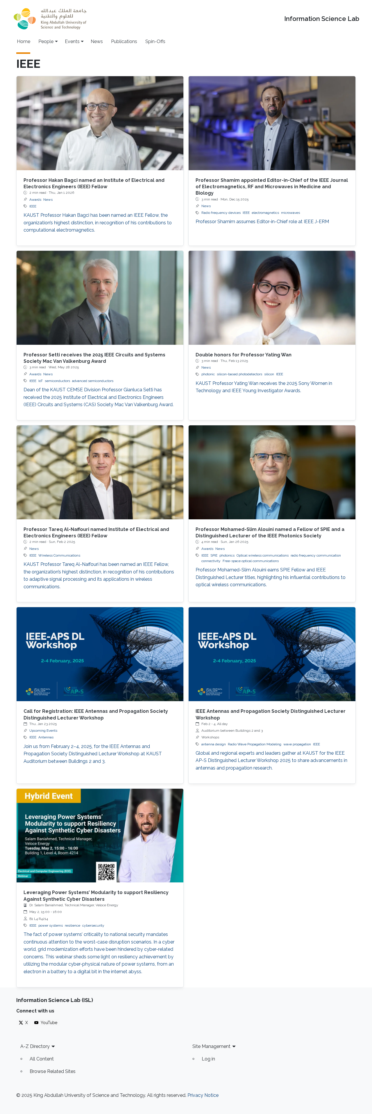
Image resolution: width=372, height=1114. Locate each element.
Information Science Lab (321, 18)
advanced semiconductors (92, 381)
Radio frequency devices (221, 213)
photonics (227, 555)
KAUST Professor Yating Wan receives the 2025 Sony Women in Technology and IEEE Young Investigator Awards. (264, 387)
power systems (50, 925)
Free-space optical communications (251, 561)
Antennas (45, 737)
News (97, 41)
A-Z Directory (35, 1046)
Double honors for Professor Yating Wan (243, 355)
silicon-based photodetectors (239, 374)
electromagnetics (265, 213)
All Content (42, 1059)
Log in (208, 1059)
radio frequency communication (316, 555)
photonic (208, 374)
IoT (40, 381)
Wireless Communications (59, 555)
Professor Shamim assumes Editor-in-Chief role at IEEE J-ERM (262, 221)
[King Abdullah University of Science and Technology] (50, 18)
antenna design (213, 744)
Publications (124, 41)
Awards (35, 200)
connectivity (211, 561)
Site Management (211, 1046)
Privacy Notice (203, 1095)
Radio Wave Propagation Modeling (254, 744)
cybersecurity (93, 925)
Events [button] (72, 41)
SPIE (213, 555)
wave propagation (297, 744)
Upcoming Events (43, 731)
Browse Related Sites (53, 1071)
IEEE (32, 206)
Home (23, 41)
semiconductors (57, 381)
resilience (72, 925)
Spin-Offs (155, 41)
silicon (269, 374)
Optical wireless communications (263, 555)
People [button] (45, 41)
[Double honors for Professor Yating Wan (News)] (272, 298)
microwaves (290, 213)
